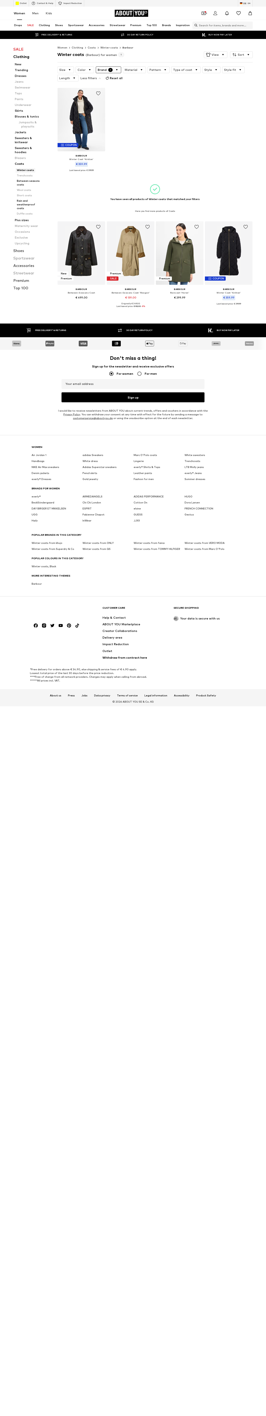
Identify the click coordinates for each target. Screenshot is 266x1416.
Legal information (155, 695)
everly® (36, 496)
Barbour (127, 47)
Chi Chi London (92, 502)
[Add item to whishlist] (98, 93)
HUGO (188, 496)
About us (55, 695)
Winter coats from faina (149, 543)
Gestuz (189, 514)
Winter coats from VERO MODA (205, 543)
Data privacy (102, 695)
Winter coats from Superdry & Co (53, 549)
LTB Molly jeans (194, 467)
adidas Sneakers (93, 455)
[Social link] (35, 625)
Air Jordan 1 (39, 455)
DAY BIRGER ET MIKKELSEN (49, 508)
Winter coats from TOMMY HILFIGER (157, 549)
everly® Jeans (193, 473)
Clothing (77, 47)
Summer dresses (195, 479)
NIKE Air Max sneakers (45, 467)
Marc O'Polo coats (145, 455)
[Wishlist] (238, 13)
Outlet (23, 3)
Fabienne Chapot (94, 514)
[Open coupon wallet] (203, 13)
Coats (92, 47)
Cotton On (140, 502)
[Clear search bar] (250, 25)
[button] (215, 54)
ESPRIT (87, 508)
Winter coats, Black (44, 566)
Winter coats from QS (97, 549)
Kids (49, 13)
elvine (137, 508)
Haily (35, 520)
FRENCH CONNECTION (199, 508)
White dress (90, 461)
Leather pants (143, 473)
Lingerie (139, 461)
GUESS (138, 514)
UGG (35, 514)
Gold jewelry (90, 479)
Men (35, 13)
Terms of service (127, 695)
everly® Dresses (41, 479)
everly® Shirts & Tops (147, 467)
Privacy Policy (71, 414)
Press (71, 695)
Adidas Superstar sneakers (100, 467)
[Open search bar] (194, 25)
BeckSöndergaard (43, 502)
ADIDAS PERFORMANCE (149, 496)
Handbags (38, 461)
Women (19, 13)
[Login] (215, 13)
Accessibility (182, 695)
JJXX (137, 520)
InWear (87, 520)
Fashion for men (144, 479)
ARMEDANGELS (92, 496)
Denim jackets (40, 473)
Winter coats (109, 47)
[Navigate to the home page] (54, 610)
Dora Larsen (192, 502)
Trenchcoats (192, 461)
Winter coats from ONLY (98, 543)
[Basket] (250, 13)
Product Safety (206, 695)
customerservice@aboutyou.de (93, 418)
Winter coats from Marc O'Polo (204, 549)
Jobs (84, 695)
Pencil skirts (90, 473)
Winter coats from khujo (47, 543)
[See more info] (81, 173)
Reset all (116, 78)
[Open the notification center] (226, 13)
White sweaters (195, 455)
